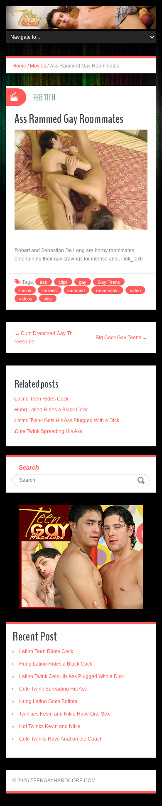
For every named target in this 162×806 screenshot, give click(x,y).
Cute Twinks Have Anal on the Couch (61, 739)
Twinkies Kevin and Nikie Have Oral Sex (64, 714)
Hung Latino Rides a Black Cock (51, 410)
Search (29, 467)
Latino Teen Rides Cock (42, 399)
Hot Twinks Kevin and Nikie (50, 726)
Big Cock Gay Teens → (121, 337)
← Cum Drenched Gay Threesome (44, 337)
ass (43, 282)
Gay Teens (109, 282)
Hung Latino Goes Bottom (48, 701)
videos (25, 298)
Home (19, 66)
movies (49, 290)
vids (48, 298)
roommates (107, 290)
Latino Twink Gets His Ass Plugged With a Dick (67, 420)
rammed (76, 290)
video (135, 290)
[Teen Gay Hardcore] (81, 17)
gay (82, 282)
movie (25, 290)
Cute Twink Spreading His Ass (48, 431)
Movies (38, 66)
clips (63, 282)
